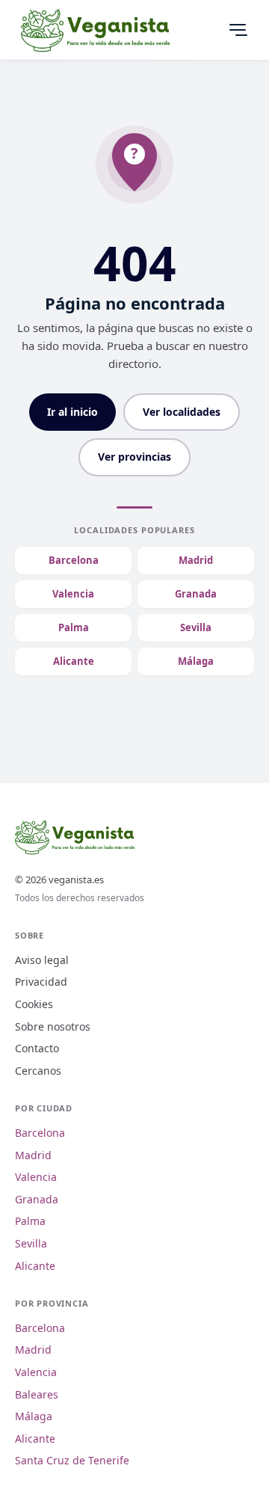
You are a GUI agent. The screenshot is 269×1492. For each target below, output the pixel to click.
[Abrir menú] (237, 29)
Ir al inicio (72, 412)
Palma (73, 627)
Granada (196, 594)
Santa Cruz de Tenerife (72, 1460)
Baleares (36, 1394)
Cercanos (38, 1070)
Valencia (73, 594)
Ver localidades (181, 412)
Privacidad (41, 981)
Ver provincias (134, 456)
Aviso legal (42, 960)
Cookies (34, 1004)
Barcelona (74, 560)
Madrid (196, 560)
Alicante (73, 661)
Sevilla (195, 627)
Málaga (196, 661)
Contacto (37, 1048)
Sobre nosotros (52, 1026)
